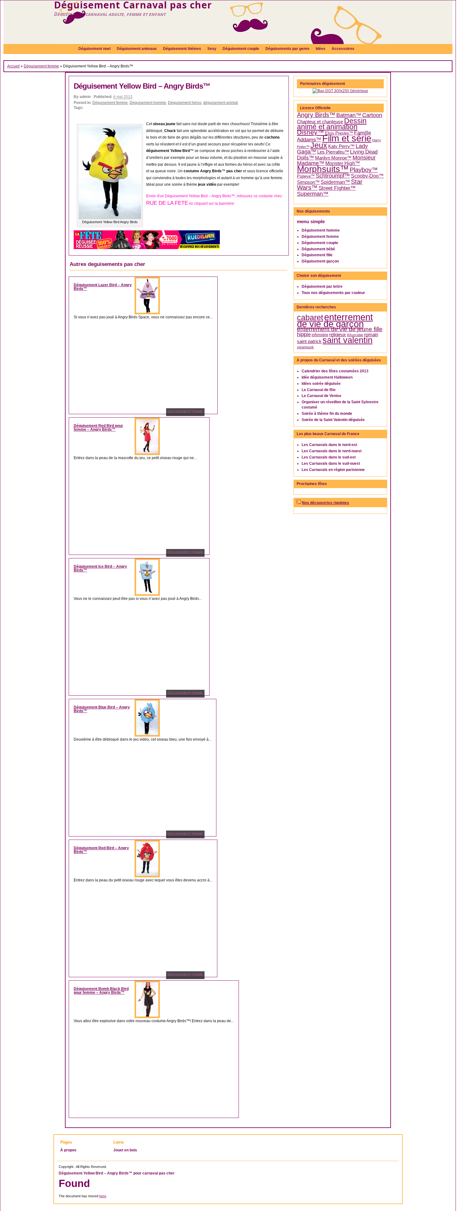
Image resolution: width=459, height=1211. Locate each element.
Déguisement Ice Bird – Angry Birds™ (100, 568)
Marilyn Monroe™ (333, 157)
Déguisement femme (41, 66)
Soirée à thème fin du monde (327, 413)
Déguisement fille (317, 255)
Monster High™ (342, 163)
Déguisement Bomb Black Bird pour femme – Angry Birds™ (101, 991)
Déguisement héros (184, 103)
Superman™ (312, 194)
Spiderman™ (335, 182)
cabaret (310, 317)
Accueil (13, 66)
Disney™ (310, 132)
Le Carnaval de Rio (318, 390)
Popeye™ (306, 176)
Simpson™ (308, 182)
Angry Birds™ (316, 114)
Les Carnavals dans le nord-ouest (332, 451)
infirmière (320, 334)
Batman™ (348, 115)
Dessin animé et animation (332, 124)
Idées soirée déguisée (321, 383)
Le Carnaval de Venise (321, 396)
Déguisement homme (148, 103)
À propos (68, 1150)
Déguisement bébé (318, 249)
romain (371, 334)
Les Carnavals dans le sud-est (329, 457)
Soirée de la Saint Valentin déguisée (333, 420)
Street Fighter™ (337, 188)
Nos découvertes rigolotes (325, 503)
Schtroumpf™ (333, 176)
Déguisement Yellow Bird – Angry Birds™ (142, 86)
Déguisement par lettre (322, 286)
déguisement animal (220, 103)
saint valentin (348, 340)
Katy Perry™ (341, 146)
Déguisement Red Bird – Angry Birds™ (101, 850)
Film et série (346, 138)
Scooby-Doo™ (367, 176)
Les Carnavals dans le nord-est (329, 445)
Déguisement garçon (320, 261)
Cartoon (372, 115)
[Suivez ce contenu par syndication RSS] (299, 503)
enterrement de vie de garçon (335, 320)
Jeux (318, 145)
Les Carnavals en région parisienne (333, 470)
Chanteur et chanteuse (320, 121)
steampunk (305, 347)
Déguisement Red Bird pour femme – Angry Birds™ (98, 428)
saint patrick (309, 341)
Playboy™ (364, 169)
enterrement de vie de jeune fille (340, 329)
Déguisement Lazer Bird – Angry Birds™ (103, 287)
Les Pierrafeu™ (333, 152)
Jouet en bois (125, 1150)
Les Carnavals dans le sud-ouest (331, 463)
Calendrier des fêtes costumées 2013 (335, 371)
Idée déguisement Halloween (327, 377)
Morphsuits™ (323, 169)
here (102, 1196)
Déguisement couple (320, 243)
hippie (304, 334)
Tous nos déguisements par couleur (333, 293)
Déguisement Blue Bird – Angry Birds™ (102, 709)
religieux (337, 334)
